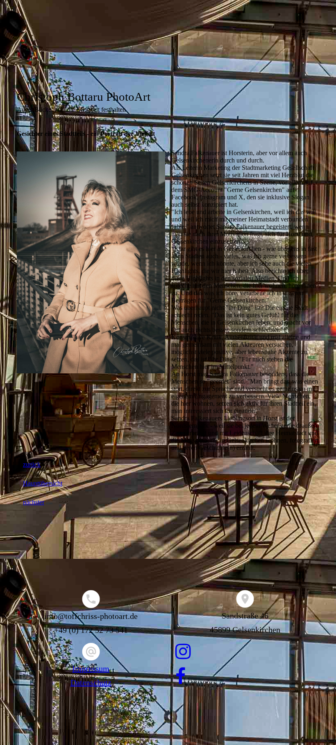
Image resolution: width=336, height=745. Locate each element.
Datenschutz (90, 682)
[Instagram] (183, 652)
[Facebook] (180, 677)
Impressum (90, 668)
